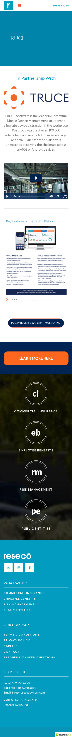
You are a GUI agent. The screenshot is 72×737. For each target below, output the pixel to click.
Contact (12, 651)
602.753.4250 (60, 5)
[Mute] (50, 196)
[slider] (32, 196)
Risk (19, 604)
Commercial (24, 593)
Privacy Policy (17, 640)
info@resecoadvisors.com (28, 692)
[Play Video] (7, 196)
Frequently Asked (29, 657)
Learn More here (36, 358)
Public (17, 610)
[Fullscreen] (64, 196)
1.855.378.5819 (26, 687)
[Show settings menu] (57, 196)
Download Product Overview (35, 323)
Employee (20, 598)
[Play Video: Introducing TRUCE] (36, 178)
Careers (11, 646)
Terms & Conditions (22, 634)
